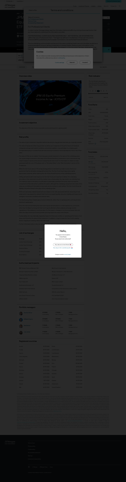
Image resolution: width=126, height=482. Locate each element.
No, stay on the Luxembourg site (62, 247)
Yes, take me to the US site (62, 244)
